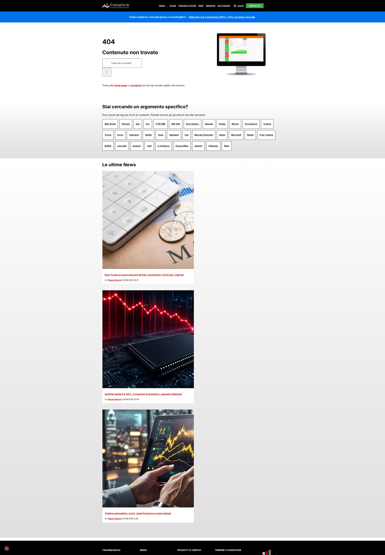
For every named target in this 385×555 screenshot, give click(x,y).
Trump (108, 135)
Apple (222, 135)
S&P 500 (175, 124)
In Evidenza (163, 146)
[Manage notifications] (6, 548)
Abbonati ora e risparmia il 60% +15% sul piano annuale (222, 17)
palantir (198, 146)
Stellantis (213, 146)
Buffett (108, 146)
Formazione (251, 124)
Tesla (160, 135)
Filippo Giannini (115, 280)
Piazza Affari (182, 146)
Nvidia (222, 124)
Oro (148, 124)
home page (120, 85)
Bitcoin (235, 124)
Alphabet (174, 135)
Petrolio (126, 124)
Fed (186, 135)
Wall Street (110, 124)
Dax (138, 124)
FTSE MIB (160, 124)
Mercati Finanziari (203, 135)
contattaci (136, 85)
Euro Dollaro (192, 124)
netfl (149, 146)
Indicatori (134, 135)
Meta (226, 146)
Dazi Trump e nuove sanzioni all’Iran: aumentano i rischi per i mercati (144, 274)
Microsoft (236, 135)
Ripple (250, 135)
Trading (267, 124)
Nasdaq (209, 124)
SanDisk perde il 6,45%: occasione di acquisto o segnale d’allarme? (143, 394)
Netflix (148, 135)
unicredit (122, 146)
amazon (137, 146)
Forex (120, 135)
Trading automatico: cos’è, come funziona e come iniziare (138, 513)
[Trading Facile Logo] (115, 3)
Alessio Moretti (115, 399)
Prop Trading (266, 135)
